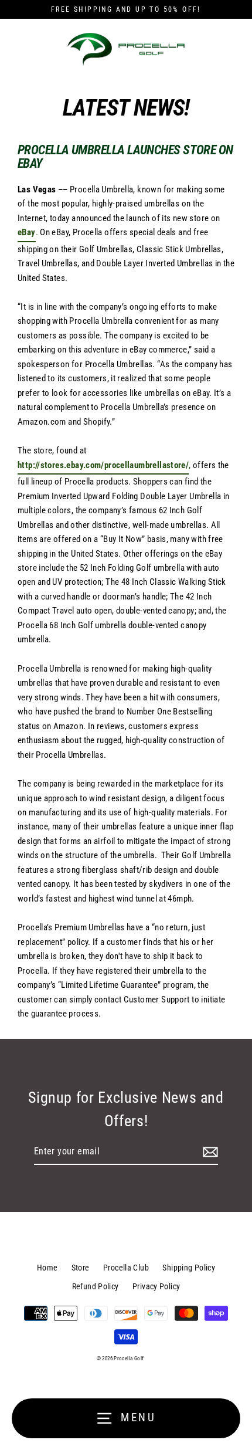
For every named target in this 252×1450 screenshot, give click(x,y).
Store (80, 1267)
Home (47, 1267)
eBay (27, 232)
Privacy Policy (156, 1286)
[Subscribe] (208, 1152)
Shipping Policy (188, 1267)
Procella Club (126, 1267)
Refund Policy (95, 1286)
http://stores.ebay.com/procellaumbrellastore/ (103, 465)
